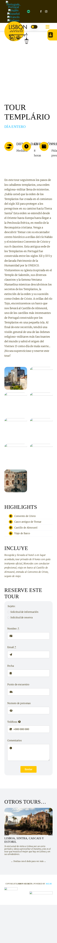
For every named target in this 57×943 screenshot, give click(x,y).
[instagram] (46, 11)
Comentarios (14, 740)
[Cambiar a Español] (13, 13)
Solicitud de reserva (21, 617)
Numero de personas (19, 703)
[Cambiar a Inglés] (13, 10)
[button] (6, 833)
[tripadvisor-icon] (28, 11)
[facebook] (41, 11)
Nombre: (13, 628)
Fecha (10, 665)
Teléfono (12, 721)
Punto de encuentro (18, 684)
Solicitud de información (24, 611)
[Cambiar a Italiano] (13, 20)
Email (11, 647)
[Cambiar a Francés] (13, 17)
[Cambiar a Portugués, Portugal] (13, 5)
